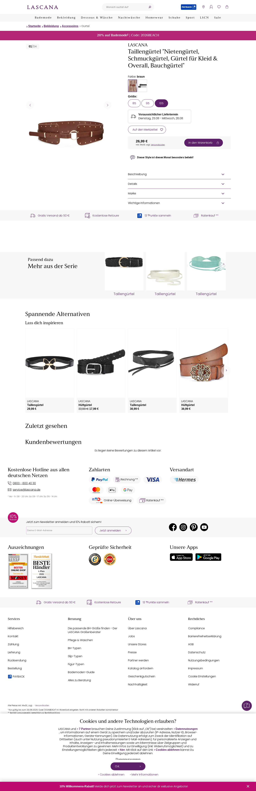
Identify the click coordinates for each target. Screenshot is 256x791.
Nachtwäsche (129, 17)
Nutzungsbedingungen (203, 660)
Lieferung (14, 652)
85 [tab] (134, 103)
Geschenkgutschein (141, 676)
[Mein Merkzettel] (219, 7)
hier (122, 749)
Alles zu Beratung (79, 680)
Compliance (196, 628)
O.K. (117, 766)
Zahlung (13, 644)
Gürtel (85, 26)
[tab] (132, 85)
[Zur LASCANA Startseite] (42, 7)
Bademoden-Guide (81, 672)
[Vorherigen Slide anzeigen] (30, 105)
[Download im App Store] (181, 557)
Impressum (195, 668)
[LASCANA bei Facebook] (173, 527)
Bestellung (15, 668)
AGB (191, 644)
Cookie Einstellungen (202, 676)
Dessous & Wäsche (97, 17)
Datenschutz (196, 652)
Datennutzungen (187, 728)
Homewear (154, 17)
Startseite (34, 26)
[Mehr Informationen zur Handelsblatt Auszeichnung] (41, 571)
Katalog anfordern (140, 668)
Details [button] (132, 184)
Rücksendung (17, 660)
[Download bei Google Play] (208, 557)
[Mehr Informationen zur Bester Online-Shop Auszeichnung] (18, 571)
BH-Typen (74, 648)
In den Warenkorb (200, 143)
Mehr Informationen (145, 774)
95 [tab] (147, 103)
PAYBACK (19, 677)
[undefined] (223, 264)
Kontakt (13, 636)
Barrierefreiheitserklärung (204, 636)
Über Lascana (137, 628)
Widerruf (193, 684)
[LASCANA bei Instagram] (183, 527)
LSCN (204, 17)
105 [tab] (161, 103)
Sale (217, 17)
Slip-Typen (75, 656)
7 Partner (85, 728)
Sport (190, 17)
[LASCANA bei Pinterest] (194, 527)
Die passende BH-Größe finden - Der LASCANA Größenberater (92, 630)
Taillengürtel (124, 294)
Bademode (43, 17)
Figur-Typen (76, 664)
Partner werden (138, 660)
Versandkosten (158, 144)
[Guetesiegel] (110, 559)
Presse (132, 652)
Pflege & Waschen (80, 640)
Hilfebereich (16, 628)
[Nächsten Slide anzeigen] (107, 105)
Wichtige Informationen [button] (144, 203)
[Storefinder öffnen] (203, 7)
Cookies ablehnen (168, 749)
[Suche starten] (149, 7)
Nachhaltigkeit (137, 684)
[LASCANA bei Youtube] (204, 527)
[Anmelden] (211, 7)
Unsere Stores (137, 644)
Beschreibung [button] (137, 174)
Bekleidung (66, 17)
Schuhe (175, 17)
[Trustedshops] (95, 559)
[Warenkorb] (227, 7)
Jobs (131, 636)
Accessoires (70, 26)
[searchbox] (123, 7)
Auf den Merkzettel (145, 130)
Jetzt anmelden (110, 530)
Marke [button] (132, 193)
